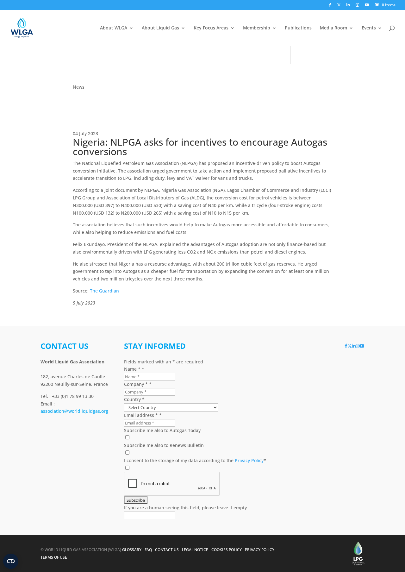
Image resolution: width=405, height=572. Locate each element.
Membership (256, 28)
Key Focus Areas (211, 28)
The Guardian (104, 291)
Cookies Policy (226, 549)
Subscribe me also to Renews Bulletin (164, 445)
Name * (134, 369)
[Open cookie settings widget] (10, 561)
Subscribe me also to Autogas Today (162, 430)
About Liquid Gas (160, 28)
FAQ (148, 549)
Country (134, 399)
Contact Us (167, 549)
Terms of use (53, 557)
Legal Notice (195, 549)
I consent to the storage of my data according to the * (195, 460)
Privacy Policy (249, 460)
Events (369, 28)
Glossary (131, 549)
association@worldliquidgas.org (74, 411)
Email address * (143, 415)
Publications (298, 28)
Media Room (333, 28)
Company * (138, 384)
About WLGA (113, 28)
